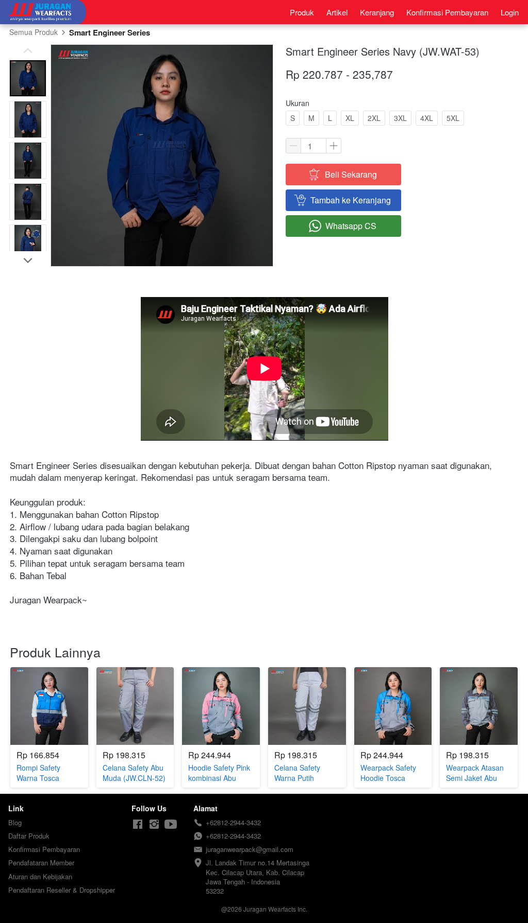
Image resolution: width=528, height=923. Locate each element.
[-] (137, 824)
